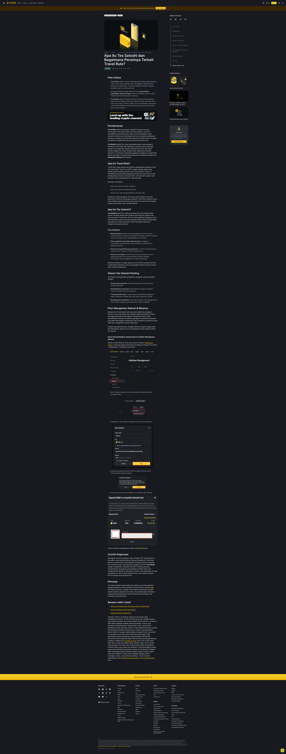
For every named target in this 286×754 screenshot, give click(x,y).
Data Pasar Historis (176, 696)
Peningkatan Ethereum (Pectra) (161, 719)
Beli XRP (156, 725)
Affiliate (173, 688)
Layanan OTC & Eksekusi (178, 694)
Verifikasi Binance (176, 719)
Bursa (137, 688)
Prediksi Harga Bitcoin (159, 714)
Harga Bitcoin (157, 708)
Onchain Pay (157, 696)
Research (138, 711)
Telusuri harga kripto (159, 706)
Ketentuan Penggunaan (103, 746)
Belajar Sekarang (160, 8)
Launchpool (138, 703)
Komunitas (120, 709)
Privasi (119, 703)
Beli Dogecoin (157, 727)
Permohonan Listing (158, 690)
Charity (137, 713)
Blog (119, 707)
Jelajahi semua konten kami (142, 677)
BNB (173, 692)
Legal (119, 699)
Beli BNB (156, 723)
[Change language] (279, 3)
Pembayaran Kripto (140, 694)
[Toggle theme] (282, 2)
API (172, 716)
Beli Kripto (138, 690)
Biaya (173, 714)
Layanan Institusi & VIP (159, 692)
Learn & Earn (157, 704)
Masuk (268, 3)
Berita (119, 694)
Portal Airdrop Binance (177, 723)
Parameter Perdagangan (178, 721)
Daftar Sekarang (179, 141)
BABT (137, 709)
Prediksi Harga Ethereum (160, 716)
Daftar (273, 3)
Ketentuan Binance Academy (124, 746)
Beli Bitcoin (156, 721)
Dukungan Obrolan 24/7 (177, 708)
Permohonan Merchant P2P (160, 688)
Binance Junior (139, 696)
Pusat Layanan (175, 710)
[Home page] (11, 3)
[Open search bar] (263, 3)
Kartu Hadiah (139, 701)
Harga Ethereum (157, 710)
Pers (119, 696)
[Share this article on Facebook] (175, 19)
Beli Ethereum (157, 729)
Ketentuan (120, 701)
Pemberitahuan (121, 713)
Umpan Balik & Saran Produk (179, 712)
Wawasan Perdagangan (177, 699)
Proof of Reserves (176, 701)
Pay (136, 692)
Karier (119, 690)
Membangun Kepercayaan (124, 705)
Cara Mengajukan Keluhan (178, 727)
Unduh (119, 715)
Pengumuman (121, 692)
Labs (155, 694)
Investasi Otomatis (140, 705)
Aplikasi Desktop (122, 717)
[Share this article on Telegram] (180, 19)
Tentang (120, 688)
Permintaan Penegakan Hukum (179, 725)
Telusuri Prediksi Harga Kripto (161, 712)
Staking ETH (139, 707)
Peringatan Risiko (122, 711)
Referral (173, 690)
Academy (138, 699)
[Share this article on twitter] (170, 19)
